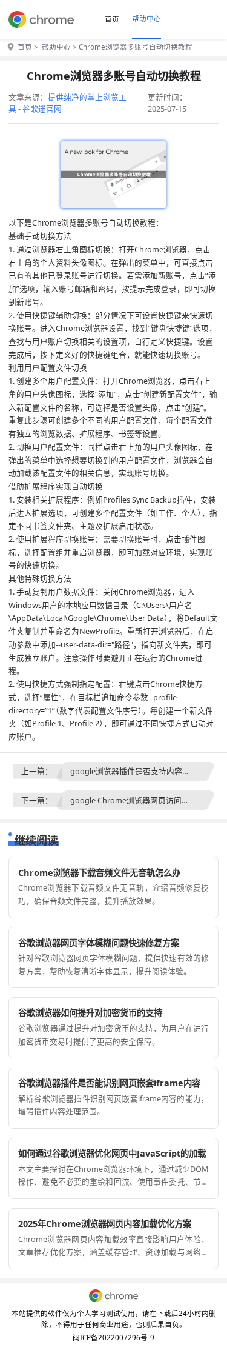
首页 (112, 19)
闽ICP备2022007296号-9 (113, 1337)
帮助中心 (146, 18)
